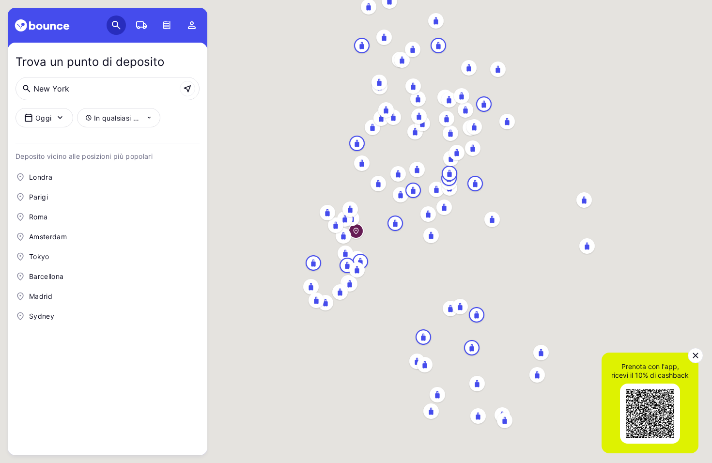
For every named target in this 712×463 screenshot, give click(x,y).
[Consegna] (141, 25)
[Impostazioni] (191, 25)
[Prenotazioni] (166, 25)
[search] (42, 25)
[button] (695, 355)
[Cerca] (116, 25)
